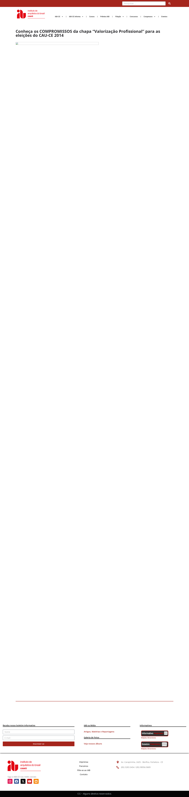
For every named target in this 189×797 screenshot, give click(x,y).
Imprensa (83, 762)
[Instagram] (10, 781)
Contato (84, 774)
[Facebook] (16, 781)
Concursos (134, 17)
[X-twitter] (23, 781)
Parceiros (83, 766)
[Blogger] (36, 781)
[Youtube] (29, 781)
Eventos (164, 17)
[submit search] (169, 3)
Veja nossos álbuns (93, 743)
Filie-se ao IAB (83, 770)
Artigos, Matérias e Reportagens (99, 731)
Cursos (91, 17)
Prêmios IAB (104, 17)
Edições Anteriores (148, 738)
